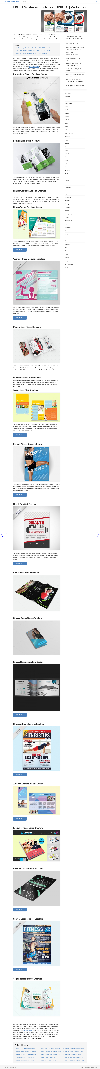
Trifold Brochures (34, 66)
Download (19, 250)
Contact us (13, 1067)
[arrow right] (98, 534)
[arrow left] (2, 534)
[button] (3, 1)
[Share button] (7, 534)
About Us (5, 1067)
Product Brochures (28, 1030)
